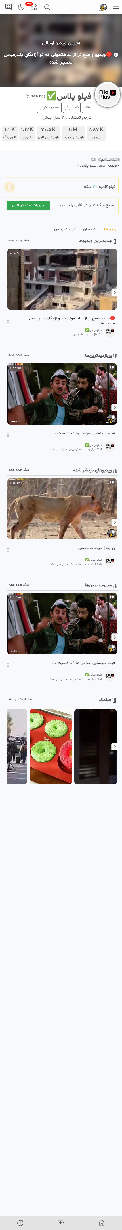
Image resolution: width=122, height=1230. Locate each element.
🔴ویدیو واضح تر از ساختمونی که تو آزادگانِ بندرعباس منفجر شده (72, 321)
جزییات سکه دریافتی (28, 205)
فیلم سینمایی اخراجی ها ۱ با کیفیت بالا (83, 433)
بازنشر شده (57, 449)
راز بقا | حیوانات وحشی (96, 548)
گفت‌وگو (71, 107)
